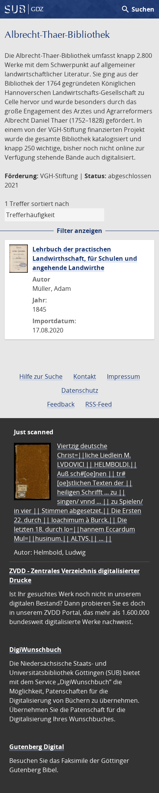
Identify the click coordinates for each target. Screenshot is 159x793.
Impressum (123, 376)
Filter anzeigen (79, 230)
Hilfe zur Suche (41, 376)
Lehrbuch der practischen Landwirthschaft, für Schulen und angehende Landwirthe (84, 258)
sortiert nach (50, 203)
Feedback (60, 404)
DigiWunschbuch (35, 649)
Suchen (137, 9)
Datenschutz (79, 390)
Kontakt (84, 376)
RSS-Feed (98, 404)
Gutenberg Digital (36, 746)
